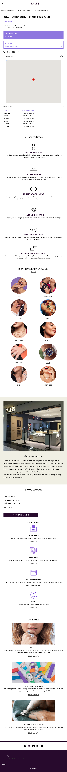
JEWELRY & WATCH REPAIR (33, 194)
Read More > (33, 656)
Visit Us (11, 44)
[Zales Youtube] (42, 746)
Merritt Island (27, 10)
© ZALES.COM (33, 768)
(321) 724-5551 (8, 508)
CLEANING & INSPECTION (33, 215)
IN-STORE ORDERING (33, 152)
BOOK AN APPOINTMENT (33, 586)
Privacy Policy (5, 756)
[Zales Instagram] (38, 746)
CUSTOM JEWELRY (33, 174)
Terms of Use (5, 762)
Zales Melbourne (9, 496)
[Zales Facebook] (25, 746)
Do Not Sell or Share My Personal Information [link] (13, 759)
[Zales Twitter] (29, 746)
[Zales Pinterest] (33, 746)
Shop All (33, 272)
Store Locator (11, 10)
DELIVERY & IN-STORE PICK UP (33, 253)
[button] (33, 106)
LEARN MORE (33, 542)
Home (3, 10)
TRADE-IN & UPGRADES (33, 234)
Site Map (4, 764)
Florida (19, 10)
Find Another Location (21, 515)
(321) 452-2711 (13, 52)
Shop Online (11, 35)
